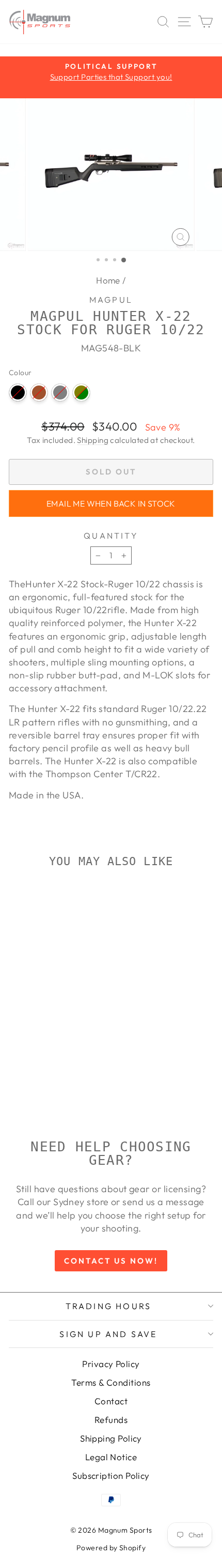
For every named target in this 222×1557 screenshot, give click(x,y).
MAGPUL (111, 299)
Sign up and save (108, 1334)
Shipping (92, 440)
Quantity (111, 535)
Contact (111, 1401)
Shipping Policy (111, 1438)
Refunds (111, 1419)
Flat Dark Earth (39, 392)
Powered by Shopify (111, 1547)
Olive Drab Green (81, 392)
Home (108, 280)
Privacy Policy (110, 1363)
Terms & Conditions (110, 1382)
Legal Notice (111, 1456)
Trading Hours (109, 1306)
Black (18, 392)
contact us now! (111, 1261)
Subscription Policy (111, 1475)
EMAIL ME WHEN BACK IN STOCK (111, 503)
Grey (60, 392)
